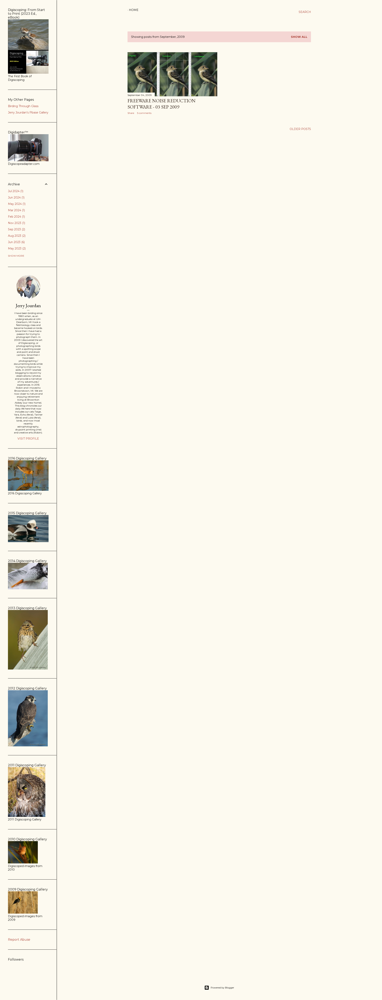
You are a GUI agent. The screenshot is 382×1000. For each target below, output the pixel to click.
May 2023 (16, 248)
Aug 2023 (16, 236)
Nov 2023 (16, 223)
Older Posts (300, 129)
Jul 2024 (15, 191)
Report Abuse (19, 939)
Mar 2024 (16, 210)
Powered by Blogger (222, 987)
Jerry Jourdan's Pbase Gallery (28, 112)
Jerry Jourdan (28, 305)
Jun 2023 (16, 242)
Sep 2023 (16, 229)
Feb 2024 (16, 216)
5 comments (144, 112)
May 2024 (16, 204)
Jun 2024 (16, 197)
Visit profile (28, 438)
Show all (299, 37)
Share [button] (131, 112)
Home (133, 10)
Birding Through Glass (23, 106)
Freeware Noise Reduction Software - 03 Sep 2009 (162, 104)
